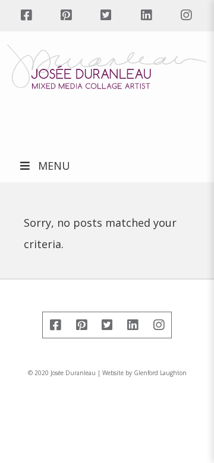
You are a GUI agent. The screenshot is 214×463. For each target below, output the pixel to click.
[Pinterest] (66, 15)
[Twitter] (106, 15)
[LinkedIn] (146, 15)
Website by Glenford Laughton (144, 373)
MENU (54, 165)
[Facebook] (26, 15)
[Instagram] (186, 15)
